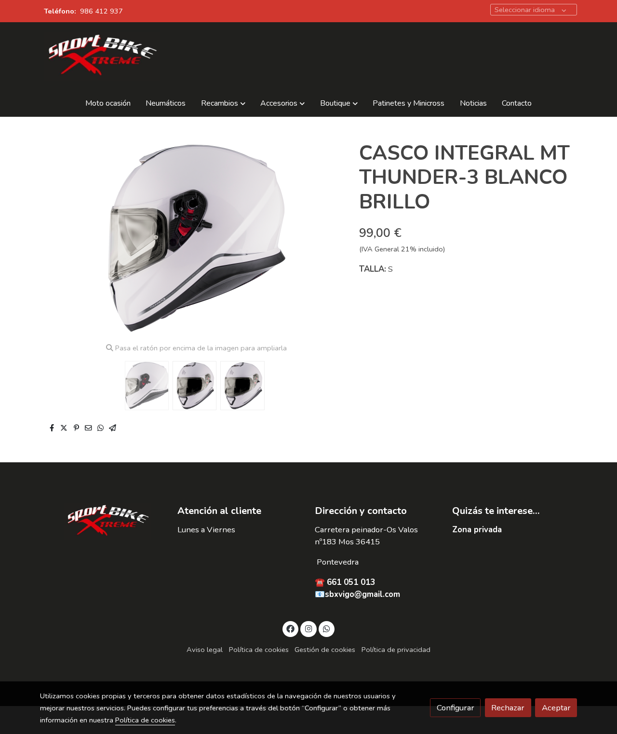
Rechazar (507, 707)
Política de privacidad (396, 649)
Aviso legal (205, 649)
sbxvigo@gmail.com (362, 594)
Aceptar (556, 707)
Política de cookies (259, 649)
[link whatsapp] (327, 628)
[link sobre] (102, 521)
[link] (102, 56)
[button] (223, 104)
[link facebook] (290, 628)
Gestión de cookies (325, 649)
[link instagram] (308, 628)
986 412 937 (101, 11)
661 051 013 (351, 582)
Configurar (455, 707)
